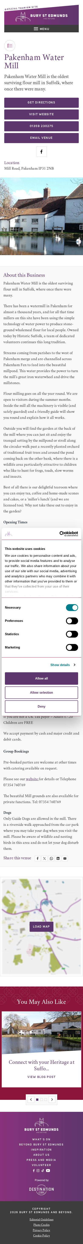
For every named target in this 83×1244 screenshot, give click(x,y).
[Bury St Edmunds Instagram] (38, 1170)
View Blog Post (41, 1077)
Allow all (41, 678)
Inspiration (41, 1149)
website (32, 779)
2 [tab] (41, 1099)
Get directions (41, 102)
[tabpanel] (41, 1049)
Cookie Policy (41, 1235)
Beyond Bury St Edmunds (41, 1144)
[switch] (72, 620)
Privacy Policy (41, 1230)
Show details (60, 665)
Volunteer (41, 1165)
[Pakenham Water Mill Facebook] (41, 152)
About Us (41, 1155)
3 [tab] (45, 1099)
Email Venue (41, 137)
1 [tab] (37, 1099)
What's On (41, 1139)
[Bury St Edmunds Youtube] (48, 1170)
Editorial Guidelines (41, 1219)
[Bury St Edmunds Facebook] (34, 1170)
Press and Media (41, 1160)
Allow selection (41, 692)
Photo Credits (41, 1225)
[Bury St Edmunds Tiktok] (42, 1170)
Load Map (41, 926)
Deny (41, 706)
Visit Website (41, 114)
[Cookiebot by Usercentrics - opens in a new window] (59, 534)
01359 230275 (41, 126)
